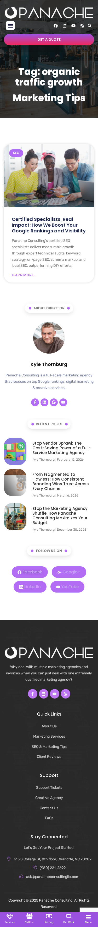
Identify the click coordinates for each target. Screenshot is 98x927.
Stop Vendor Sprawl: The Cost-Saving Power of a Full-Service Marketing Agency (61, 447)
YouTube (69, 586)
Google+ (70, 572)
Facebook (31, 572)
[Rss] (82, 26)
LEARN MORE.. (23, 275)
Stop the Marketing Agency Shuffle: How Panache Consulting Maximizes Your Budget (60, 515)
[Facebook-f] (35, 402)
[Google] (54, 402)
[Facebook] (56, 26)
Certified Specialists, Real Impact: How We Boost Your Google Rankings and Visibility (49, 225)
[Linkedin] (64, 26)
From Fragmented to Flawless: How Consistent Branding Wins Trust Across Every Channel (60, 481)
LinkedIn (32, 586)
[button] (10, 25)
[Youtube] (73, 26)
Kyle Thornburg (49, 364)
